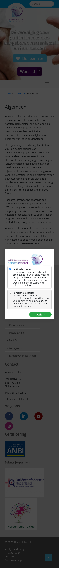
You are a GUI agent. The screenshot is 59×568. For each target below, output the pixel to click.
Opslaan (40, 314)
